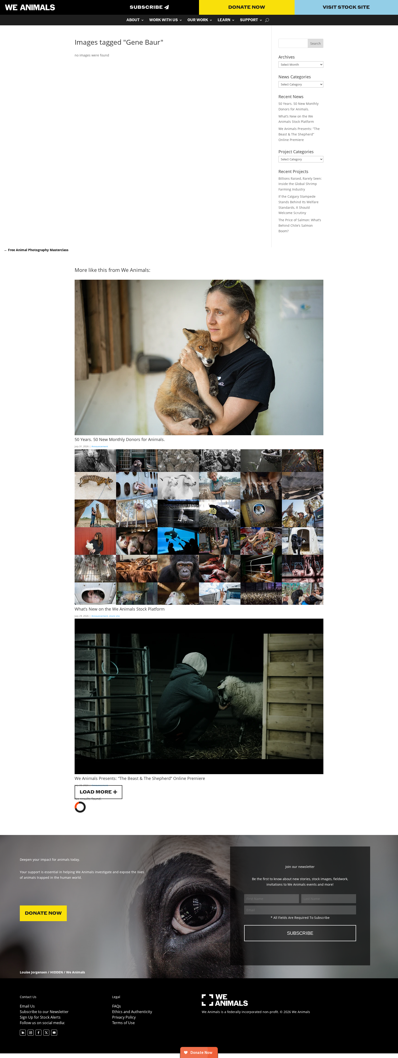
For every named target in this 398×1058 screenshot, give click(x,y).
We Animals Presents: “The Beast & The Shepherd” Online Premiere (299, 134)
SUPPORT (249, 20)
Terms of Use (123, 1022)
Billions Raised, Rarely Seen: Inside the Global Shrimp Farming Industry (300, 184)
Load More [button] (96, 792)
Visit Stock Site (346, 7)
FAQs (116, 1006)
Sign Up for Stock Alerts (40, 1017)
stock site (114, 615)
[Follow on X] (46, 1033)
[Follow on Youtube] (54, 1033)
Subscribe (146, 7)
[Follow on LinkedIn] (23, 1033)
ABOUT (133, 20)
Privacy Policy (124, 1017)
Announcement (99, 446)
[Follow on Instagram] (31, 1033)
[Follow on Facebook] (38, 1033)
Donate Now (246, 7)
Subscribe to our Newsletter (44, 1011)
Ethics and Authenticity (132, 1011)
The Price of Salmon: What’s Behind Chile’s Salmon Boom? (299, 225)
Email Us (27, 1006)
